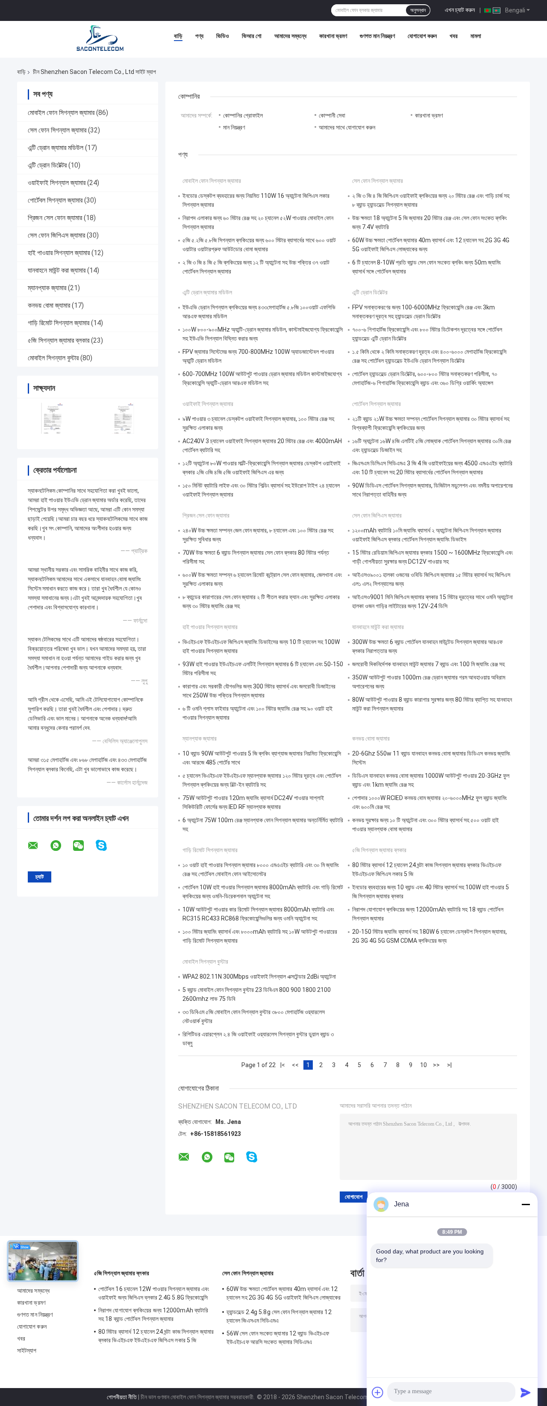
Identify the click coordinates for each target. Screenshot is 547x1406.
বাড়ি (178, 35)
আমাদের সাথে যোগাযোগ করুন (347, 127)
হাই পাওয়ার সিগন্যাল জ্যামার (59, 253)
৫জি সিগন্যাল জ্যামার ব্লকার (58, 340)
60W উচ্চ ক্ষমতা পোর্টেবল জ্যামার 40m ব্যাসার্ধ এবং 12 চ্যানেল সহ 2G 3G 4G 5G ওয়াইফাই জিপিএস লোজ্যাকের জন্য (283, 1294)
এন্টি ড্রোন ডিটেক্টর (47, 165)
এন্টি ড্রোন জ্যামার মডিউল (55, 148)
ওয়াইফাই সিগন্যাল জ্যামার (56, 183)
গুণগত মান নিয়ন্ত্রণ (377, 35)
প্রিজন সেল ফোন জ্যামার (55, 218)
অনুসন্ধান (418, 10)
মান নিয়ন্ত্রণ (234, 127)
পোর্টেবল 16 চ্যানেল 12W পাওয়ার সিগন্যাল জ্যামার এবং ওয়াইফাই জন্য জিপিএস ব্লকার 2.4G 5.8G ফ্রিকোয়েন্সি (153, 1293)
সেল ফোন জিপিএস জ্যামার (56, 235)
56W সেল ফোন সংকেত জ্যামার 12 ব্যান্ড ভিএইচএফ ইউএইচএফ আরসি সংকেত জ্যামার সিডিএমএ (277, 1337)
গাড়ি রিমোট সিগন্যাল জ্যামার (58, 323)
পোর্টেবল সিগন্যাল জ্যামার (55, 200)
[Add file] (378, 1392)
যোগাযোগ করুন (422, 35)
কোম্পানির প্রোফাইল (243, 115)
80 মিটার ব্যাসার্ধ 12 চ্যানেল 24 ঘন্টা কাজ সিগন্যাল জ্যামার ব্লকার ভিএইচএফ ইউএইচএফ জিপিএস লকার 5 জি (156, 1336)
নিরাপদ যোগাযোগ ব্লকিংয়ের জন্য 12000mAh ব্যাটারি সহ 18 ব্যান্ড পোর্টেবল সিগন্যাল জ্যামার (153, 1314)
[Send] (525, 1392)
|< (282, 1065)
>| (449, 1065)
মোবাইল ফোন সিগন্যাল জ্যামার (61, 113)
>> (436, 1065)
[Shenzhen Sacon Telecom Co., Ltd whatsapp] (61, 846)
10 (423, 1065)
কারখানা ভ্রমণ (333, 35)
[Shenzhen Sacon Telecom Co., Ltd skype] (107, 845)
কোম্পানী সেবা (332, 115)
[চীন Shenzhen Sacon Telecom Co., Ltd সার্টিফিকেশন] (52, 418)
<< (295, 1065)
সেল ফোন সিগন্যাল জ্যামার (57, 130)
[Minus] (526, 1204)
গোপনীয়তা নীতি (122, 1397)
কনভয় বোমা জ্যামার (49, 305)
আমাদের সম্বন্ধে (290, 35)
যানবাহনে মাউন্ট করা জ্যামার (56, 270)
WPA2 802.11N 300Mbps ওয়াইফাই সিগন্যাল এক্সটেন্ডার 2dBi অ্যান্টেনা (259, 976)
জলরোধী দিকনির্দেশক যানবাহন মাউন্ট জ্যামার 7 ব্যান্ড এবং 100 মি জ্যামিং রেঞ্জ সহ (428, 664)
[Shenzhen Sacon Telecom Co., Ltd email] (38, 846)
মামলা (476, 35)
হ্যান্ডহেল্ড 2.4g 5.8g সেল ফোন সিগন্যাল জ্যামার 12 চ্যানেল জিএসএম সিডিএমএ (279, 1316)
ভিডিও (222, 35)
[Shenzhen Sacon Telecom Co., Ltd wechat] (83, 846)
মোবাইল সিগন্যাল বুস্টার (53, 358)
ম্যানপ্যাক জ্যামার (47, 288)
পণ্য (199, 35)
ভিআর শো (252, 35)
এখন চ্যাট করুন (460, 9)
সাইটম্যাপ (27, 1350)
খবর (454, 35)
